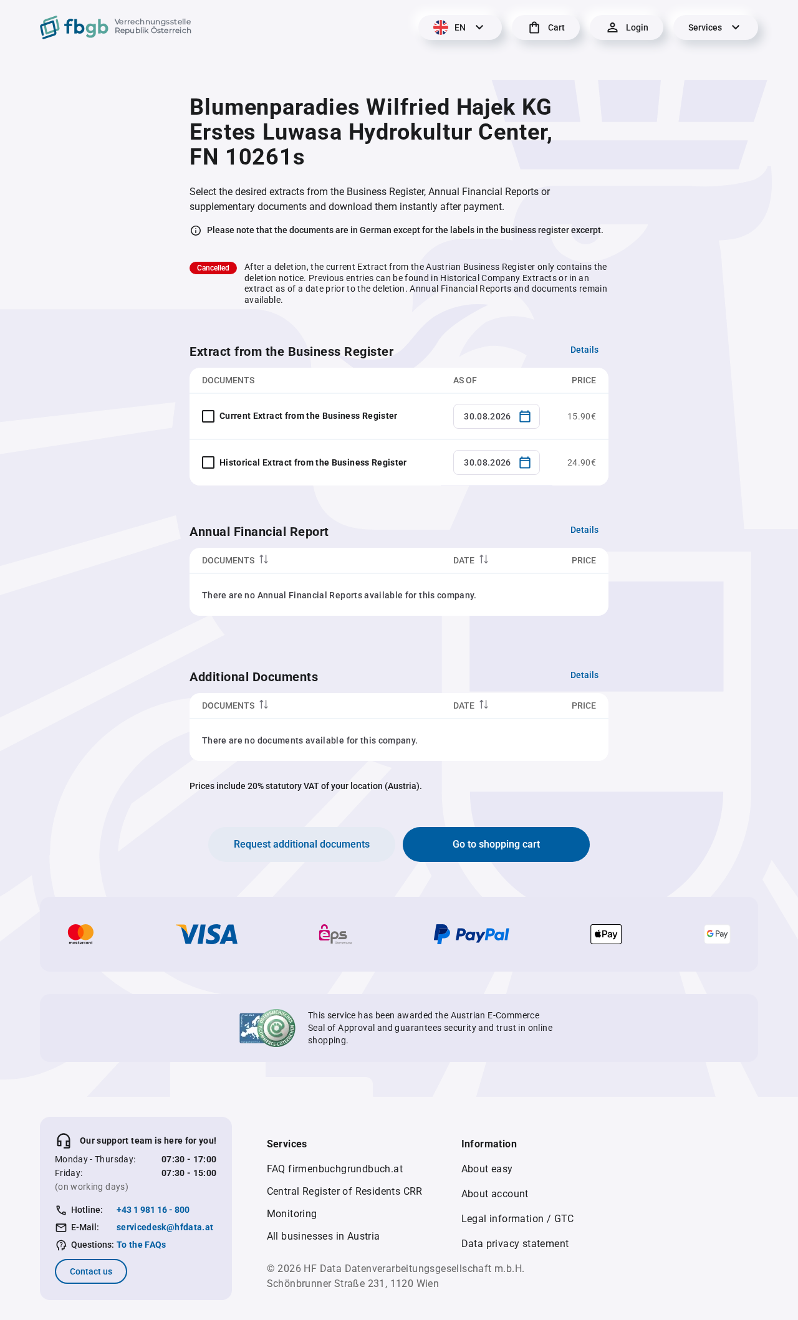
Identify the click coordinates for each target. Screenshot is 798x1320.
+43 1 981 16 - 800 (153, 1210)
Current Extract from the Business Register (308, 416)
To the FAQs (141, 1245)
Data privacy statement (515, 1244)
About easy (487, 1169)
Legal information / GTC (517, 1219)
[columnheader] (315, 560)
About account (495, 1194)
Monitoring (292, 1214)
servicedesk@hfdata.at (165, 1227)
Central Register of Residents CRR (345, 1191)
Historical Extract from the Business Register (313, 462)
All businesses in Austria (323, 1236)
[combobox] (496, 416)
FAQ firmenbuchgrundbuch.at (335, 1169)
